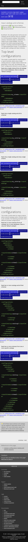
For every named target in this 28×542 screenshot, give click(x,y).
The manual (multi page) (9, 515)
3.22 (17, 12)
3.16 (21, 14)
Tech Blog (6, 473)
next (25, 440)
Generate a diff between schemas (11, 526)
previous (20, 440)
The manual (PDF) (8, 516)
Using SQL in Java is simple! (9, 520)
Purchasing (6, 498)
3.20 (7, 14)
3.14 (2, 16)
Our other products (8, 523)
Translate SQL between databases (11, 525)
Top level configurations (11, 54)
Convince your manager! (9, 521)
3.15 (24, 14)
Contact (5, 485)
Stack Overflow (7, 476)
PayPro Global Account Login (10, 487)
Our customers (7, 471)
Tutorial (5, 512)
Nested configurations (11, 210)
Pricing (22, 3)
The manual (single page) (9, 513)
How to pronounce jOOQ (9, 528)
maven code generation (15, 107)
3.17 (17, 14)
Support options (7, 484)
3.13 (6, 16)
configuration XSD (9, 105)
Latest (22, 12)
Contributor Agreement (9, 502)
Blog (2, 5)
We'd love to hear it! (7, 459)
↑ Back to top (14, 466)
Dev (14, 12)
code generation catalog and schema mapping (12, 429)
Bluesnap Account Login (9, 488)
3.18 (14, 14)
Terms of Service (7, 501)
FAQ (5, 510)
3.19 (10, 14)
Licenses (6, 496)
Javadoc (5, 518)
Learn (22, 2)
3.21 (3, 14)
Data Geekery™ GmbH (16, 534)
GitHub (5, 474)
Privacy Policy (7, 499)
